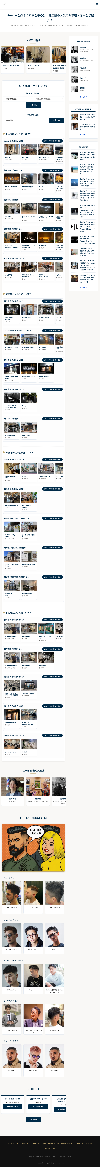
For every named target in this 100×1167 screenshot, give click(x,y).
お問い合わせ (39, 1157)
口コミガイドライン (65, 1157)
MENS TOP (25, 1143)
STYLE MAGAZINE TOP (51, 1143)
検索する (33, 105)
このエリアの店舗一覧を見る (52, 141)
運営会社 (31, 1157)
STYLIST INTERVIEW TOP (83, 1143)
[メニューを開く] (97, 4)
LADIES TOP (36, 1143)
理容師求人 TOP (50, 1148)
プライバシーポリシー (51, 1157)
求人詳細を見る (12, 1106)
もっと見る (33, 1119)
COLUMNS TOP (66, 1143)
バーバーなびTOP (13, 1143)
